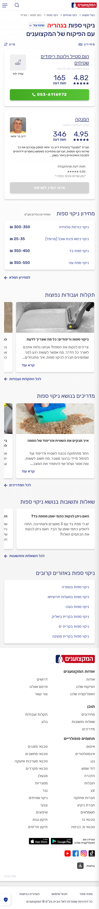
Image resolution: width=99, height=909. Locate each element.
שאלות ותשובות (83, 722)
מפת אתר (86, 894)
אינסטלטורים (85, 754)
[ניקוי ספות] (55, 319)
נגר (45, 790)
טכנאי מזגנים (38, 746)
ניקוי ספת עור (78, 263)
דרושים (42, 679)
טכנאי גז (88, 819)
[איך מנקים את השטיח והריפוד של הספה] (55, 420)
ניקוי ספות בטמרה (75, 587)
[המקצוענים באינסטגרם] (85, 853)
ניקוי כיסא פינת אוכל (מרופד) (67, 239)
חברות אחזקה (84, 798)
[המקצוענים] (84, 5)
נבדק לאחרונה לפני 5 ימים (73, 68)
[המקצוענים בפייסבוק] (77, 853)
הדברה (89, 776)
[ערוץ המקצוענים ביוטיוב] (68, 853)
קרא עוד (28, 365)
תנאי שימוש (59, 894)
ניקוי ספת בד (79, 251)
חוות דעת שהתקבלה (71, 166)
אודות (90, 679)
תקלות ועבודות (36, 714)
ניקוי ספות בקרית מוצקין (70, 636)
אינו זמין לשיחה (49, 187)
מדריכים (88, 729)
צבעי (44, 805)
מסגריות (41, 783)
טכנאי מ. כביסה (83, 827)
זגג (92, 790)
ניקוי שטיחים (70, 15)
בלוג (44, 722)
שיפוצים (42, 812)
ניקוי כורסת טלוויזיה (74, 227)
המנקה (82, 119)
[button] (11, 44)
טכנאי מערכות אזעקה (31, 761)
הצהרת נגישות (29, 894)
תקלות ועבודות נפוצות (70, 295)
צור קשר (41, 694)
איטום (90, 746)
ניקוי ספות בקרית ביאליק (70, 616)
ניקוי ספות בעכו (77, 606)
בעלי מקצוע (88, 15)
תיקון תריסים (38, 827)
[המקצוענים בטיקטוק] (92, 853)
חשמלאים (88, 812)
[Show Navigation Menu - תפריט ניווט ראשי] (4, 5)
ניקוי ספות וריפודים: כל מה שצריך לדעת (57, 339)
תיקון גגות (40, 819)
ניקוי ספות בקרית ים (74, 626)
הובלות (89, 783)
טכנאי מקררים (37, 768)
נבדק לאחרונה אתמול (76, 125)
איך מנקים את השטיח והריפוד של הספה (58, 440)
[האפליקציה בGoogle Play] (62, 841)
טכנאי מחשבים (36, 754)
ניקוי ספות (52, 15)
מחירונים (88, 714)
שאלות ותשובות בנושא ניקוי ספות (57, 502)
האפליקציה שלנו (82, 694)
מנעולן (43, 776)
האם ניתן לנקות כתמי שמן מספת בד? (60, 516)
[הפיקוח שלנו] (5, 899)
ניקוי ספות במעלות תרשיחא (68, 597)
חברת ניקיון (86, 805)
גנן (93, 761)
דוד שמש (88, 768)
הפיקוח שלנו (85, 686)
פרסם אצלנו (38, 686)
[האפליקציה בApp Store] (39, 841)
